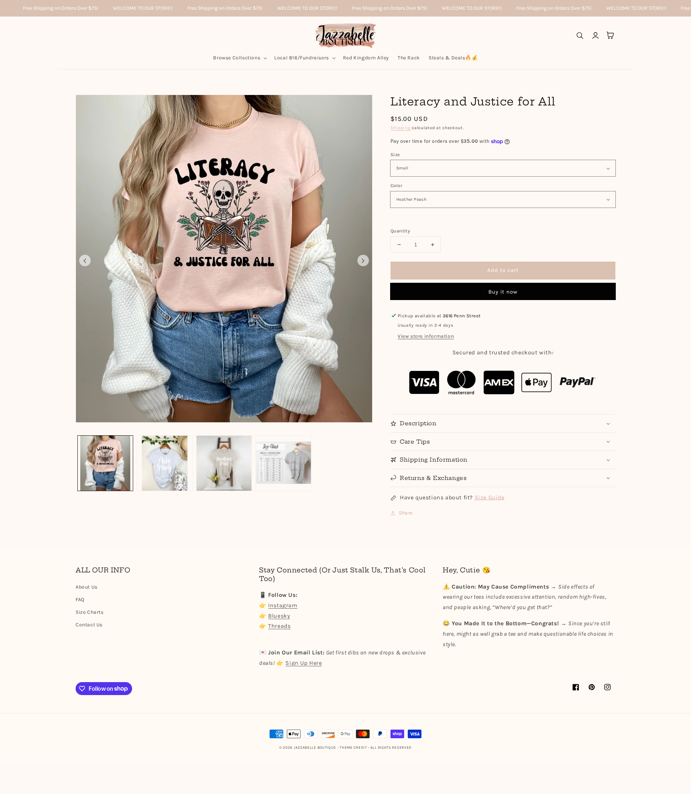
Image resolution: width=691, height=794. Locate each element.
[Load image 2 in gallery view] (165, 463)
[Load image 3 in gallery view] (224, 463)
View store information (426, 336)
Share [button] (406, 513)
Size (395, 154)
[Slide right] (363, 260)
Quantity (400, 230)
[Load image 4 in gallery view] (283, 463)
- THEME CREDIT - (354, 747)
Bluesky (279, 615)
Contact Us (89, 625)
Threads (279, 625)
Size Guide (490, 497)
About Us (87, 587)
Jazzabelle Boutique (315, 747)
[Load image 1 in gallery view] (105, 463)
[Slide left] (85, 260)
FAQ (80, 599)
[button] (239, 57)
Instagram (282, 605)
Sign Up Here (303, 662)
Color (396, 185)
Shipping (400, 127)
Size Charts (90, 612)
